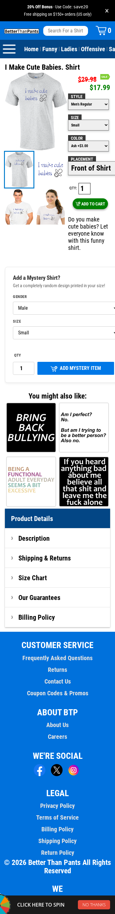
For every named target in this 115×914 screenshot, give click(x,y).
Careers (57, 736)
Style (76, 96)
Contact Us (57, 681)
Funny (49, 49)
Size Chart (32, 578)
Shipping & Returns (44, 558)
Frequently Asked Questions (57, 658)
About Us (57, 725)
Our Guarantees (39, 597)
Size (75, 117)
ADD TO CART (93, 203)
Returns (57, 669)
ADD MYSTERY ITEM (80, 368)
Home (31, 49)
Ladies (69, 49)
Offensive (93, 49)
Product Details (32, 519)
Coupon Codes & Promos (57, 693)
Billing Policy (36, 617)
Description (34, 538)
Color (77, 138)
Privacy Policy (57, 805)
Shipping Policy (57, 841)
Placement (82, 159)
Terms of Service (57, 817)
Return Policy (57, 852)
